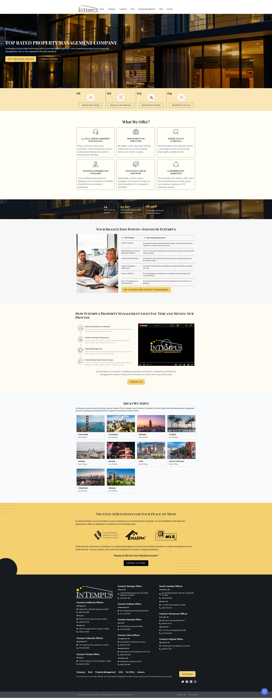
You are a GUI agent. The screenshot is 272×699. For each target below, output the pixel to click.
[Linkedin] (191, 681)
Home (101, 9)
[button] (166, 344)
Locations (123, 9)
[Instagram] (195, 681)
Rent (132, 9)
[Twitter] (182, 681)
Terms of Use (181, 695)
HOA (161, 9)
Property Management (146, 9)
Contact (170, 9)
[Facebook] (187, 681)
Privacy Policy (193, 695)
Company (111, 9)
